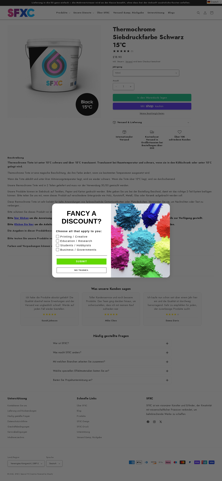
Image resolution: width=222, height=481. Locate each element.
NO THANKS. (81, 270)
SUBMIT (81, 261)
